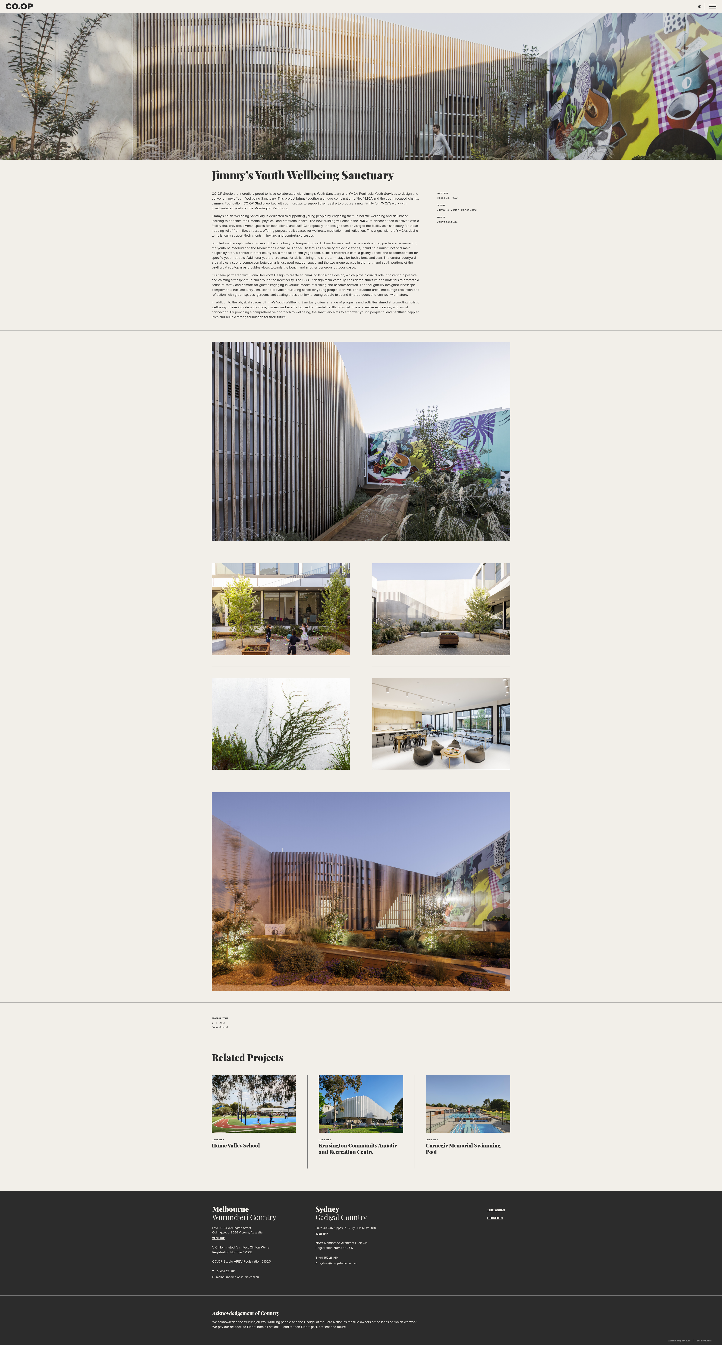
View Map (218, 1238)
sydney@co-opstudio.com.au (336, 1263)
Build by (704, 1340)
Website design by (679, 1340)
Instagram (496, 1210)
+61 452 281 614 (223, 1271)
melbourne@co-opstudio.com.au (235, 1277)
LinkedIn (495, 1218)
